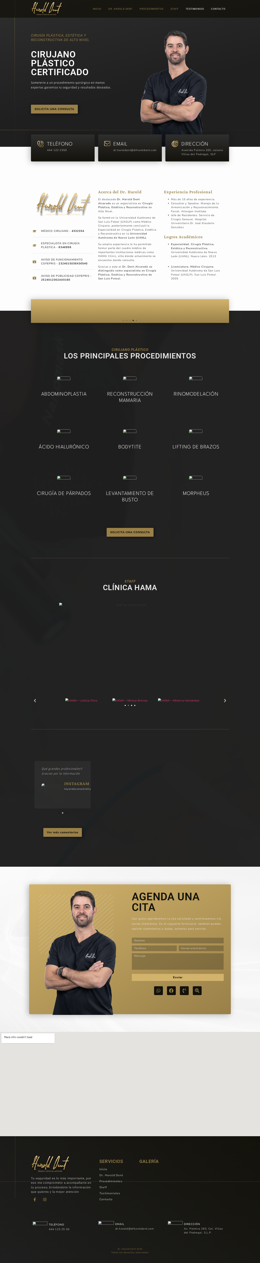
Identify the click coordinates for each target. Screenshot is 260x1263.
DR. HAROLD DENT (120, 8)
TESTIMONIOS (195, 8)
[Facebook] (171, 990)
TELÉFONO (60, 144)
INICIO (97, 8)
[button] (123, 320)
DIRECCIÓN (195, 144)
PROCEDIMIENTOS (151, 8)
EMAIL (120, 144)
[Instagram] (44, 1199)
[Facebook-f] (34, 1199)
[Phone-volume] (184, 990)
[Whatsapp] (158, 990)
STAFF (175, 8)
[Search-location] (197, 990)
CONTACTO (218, 8)
